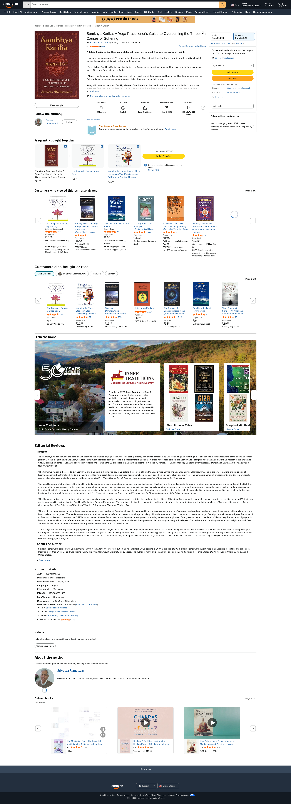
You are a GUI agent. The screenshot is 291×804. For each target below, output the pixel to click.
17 (236, 317)
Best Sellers (65, 12)
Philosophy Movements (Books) (63, 615)
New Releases (81, 12)
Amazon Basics (49, 12)
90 (207, 314)
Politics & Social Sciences (52, 26)
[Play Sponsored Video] (145, 723)
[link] (88, 155)
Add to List (218, 106)
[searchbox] (125, 4)
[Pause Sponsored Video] (102, 729)
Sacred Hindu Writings (56, 607)
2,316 (150, 312)
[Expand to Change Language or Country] (238, 5)
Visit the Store (173, 429)
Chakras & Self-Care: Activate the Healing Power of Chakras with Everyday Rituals (152, 743)
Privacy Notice (123, 795)
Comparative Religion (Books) (62, 611)
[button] (6, 12)
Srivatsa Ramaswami (99, 42)
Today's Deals (125, 12)
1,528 (179, 317)
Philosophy (69, 26)
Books (138, 12)
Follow (69, 122)
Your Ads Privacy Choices (178, 795)
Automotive (237, 12)
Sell (160, 12)
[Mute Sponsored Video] (102, 735)
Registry (179, 12)
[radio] (221, 36)
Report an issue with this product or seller (110, 96)
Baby (247, 12)
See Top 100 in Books (86, 604)
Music (189, 12)
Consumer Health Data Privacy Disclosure (148, 795)
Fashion (168, 12)
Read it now (170, 129)
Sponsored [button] (39, 702)
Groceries (95, 12)
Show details (153, 170)
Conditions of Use (107, 795)
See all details (93, 119)
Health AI (17, 12)
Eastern (106, 26)
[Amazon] (11, 4)
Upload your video (45, 646)
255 (120, 317)
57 (90, 317)
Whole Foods (109, 12)
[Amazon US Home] (117, 787)
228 (61, 314)
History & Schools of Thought (88, 26)
